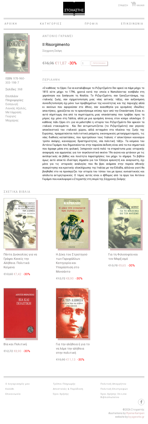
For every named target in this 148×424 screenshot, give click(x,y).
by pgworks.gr (136, 416)
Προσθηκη (99, 63)
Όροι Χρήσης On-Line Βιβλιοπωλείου (114, 396)
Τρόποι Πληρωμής (64, 383)
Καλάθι (9, 389)
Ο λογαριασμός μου (17, 383)
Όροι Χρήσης (61, 394)
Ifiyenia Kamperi (135, 413)
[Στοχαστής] (74, 9)
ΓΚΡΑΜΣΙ (65, 36)
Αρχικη (11, 23)
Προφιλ (91, 23)
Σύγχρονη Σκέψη (52, 50)
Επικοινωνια (132, 23)
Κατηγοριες (51, 23)
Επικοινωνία (13, 394)
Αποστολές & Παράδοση (68, 389)
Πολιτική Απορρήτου (113, 383)
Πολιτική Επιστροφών (114, 389)
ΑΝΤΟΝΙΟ (50, 36)
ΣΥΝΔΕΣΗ (123, 5)
